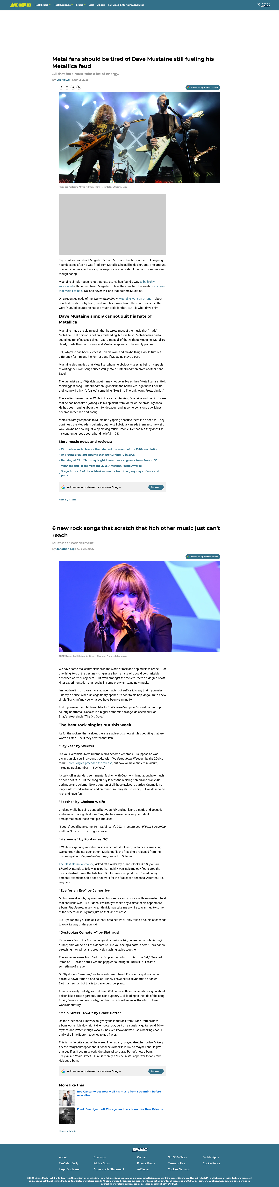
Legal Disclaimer (69, 1169)
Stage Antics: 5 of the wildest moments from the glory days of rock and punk (110, 473)
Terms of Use (176, 1163)
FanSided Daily (68, 1163)
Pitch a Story (101, 1163)
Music (79, 4)
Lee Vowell (64, 79)
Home (62, 499)
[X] (259, 4)
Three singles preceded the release (89, 763)
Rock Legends (62, 4)
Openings (99, 1157)
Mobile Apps (211, 1157)
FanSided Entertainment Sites (126, 4)
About (101, 4)
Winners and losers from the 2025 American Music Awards (101, 465)
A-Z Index (143, 1169)
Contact (142, 1157)
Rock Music (41, 4)
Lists (91, 4)
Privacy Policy (146, 1163)
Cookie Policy (211, 1163)
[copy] (78, 87)
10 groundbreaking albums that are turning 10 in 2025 (98, 454)
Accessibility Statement (108, 1169)
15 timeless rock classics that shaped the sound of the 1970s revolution (109, 449)
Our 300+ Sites (177, 1157)
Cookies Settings (179, 1169)
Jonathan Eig (66, 548)
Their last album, (76, 864)
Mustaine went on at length (136, 298)
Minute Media (41, 1178)
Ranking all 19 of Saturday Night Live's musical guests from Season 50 (109, 460)
